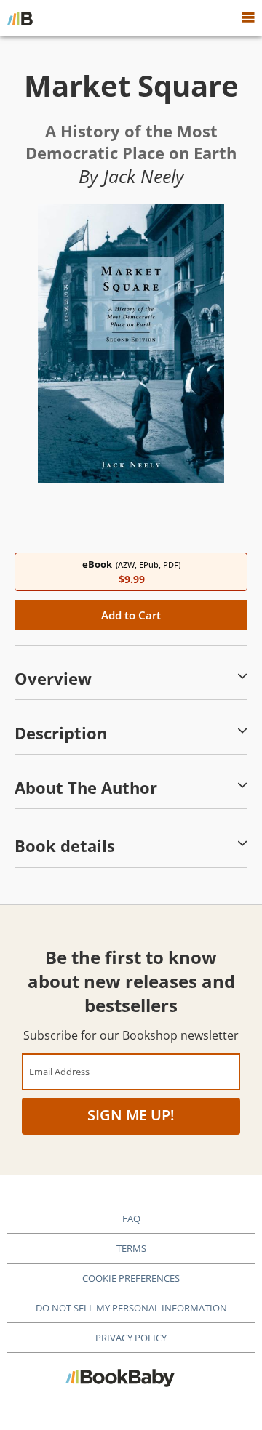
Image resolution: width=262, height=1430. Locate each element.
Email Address (59, 1071)
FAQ (131, 1218)
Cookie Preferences (131, 1278)
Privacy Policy (131, 1337)
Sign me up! (131, 1115)
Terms (131, 1248)
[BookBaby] (20, 18)
